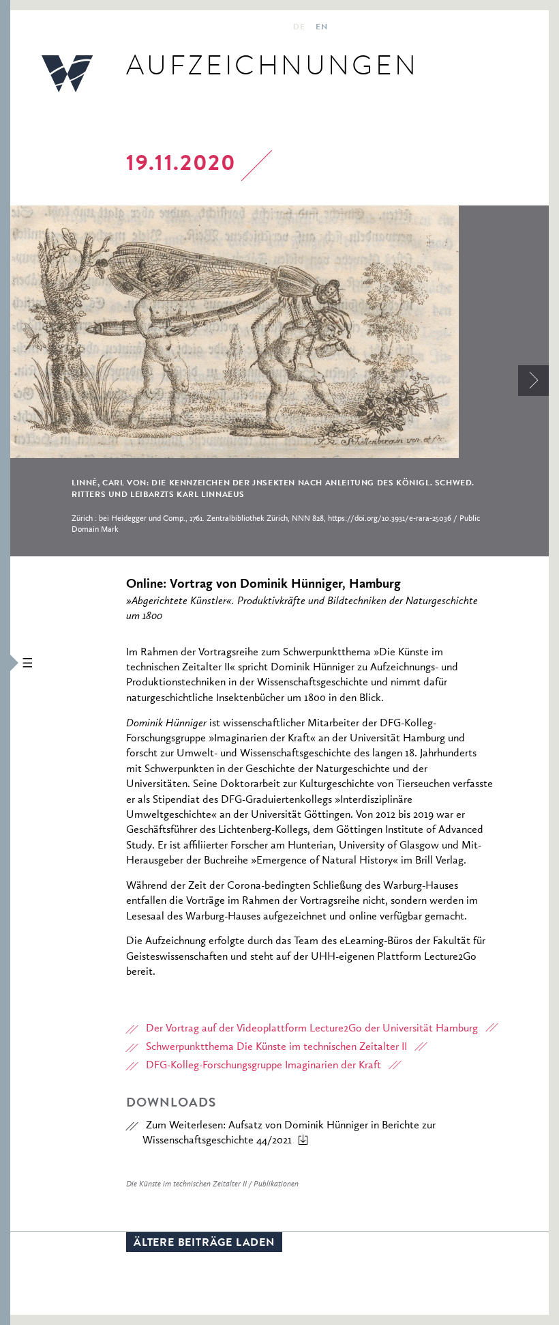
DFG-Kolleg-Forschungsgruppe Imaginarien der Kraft (263, 1065)
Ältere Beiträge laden (204, 1243)
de (299, 28)
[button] (5, 662)
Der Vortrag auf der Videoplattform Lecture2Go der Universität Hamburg (312, 1028)
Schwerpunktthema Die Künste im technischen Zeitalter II (276, 1047)
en (321, 28)
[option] (279, 380)
